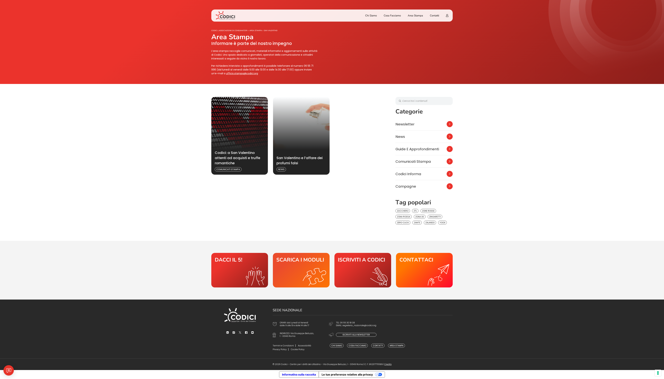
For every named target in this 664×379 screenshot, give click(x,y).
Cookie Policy (298, 349)
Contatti (434, 15)
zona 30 (419, 216)
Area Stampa (415, 15)
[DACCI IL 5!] (239, 270)
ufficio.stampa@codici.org (242, 73)
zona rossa (403, 216)
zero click (403, 222)
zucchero (402, 210)
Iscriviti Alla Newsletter (356, 334)
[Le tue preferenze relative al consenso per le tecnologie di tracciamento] (658, 373)
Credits (388, 364)
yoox (442, 222)
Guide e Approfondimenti (417, 149)
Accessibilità (304, 345)
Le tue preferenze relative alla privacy (347, 374)
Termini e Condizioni (283, 345)
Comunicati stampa (228, 169)
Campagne (405, 186)
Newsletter (404, 124)
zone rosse (428, 210)
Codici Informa (408, 174)
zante (417, 222)
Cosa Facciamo (392, 15)
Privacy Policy (280, 349)
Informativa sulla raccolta (299, 374)
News (281, 169)
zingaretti (435, 216)
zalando (430, 222)
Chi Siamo (371, 15)
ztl (415, 210)
